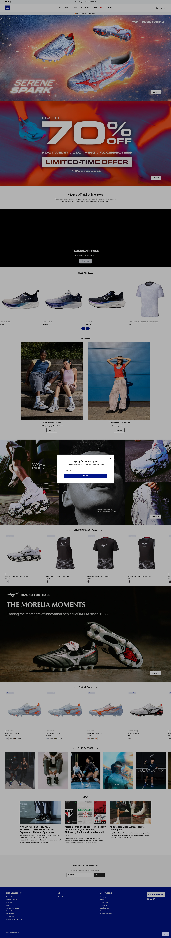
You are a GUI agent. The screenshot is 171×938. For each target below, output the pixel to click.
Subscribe (85, 475)
